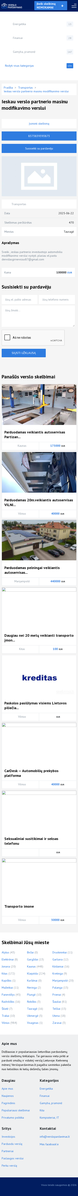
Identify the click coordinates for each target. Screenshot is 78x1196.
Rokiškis (31, 1001)
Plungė (31, 994)
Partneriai (8, 1151)
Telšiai (56, 1009)
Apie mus (7, 1088)
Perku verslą (9, 1165)
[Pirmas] (12, 5)
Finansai (42, 38)
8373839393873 (39, 136)
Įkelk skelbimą (46, 5)
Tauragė (32, 1009)
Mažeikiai (7, 987)
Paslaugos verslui (13, 1158)
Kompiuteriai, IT (49, 1117)
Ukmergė (32, 1016)
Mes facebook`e (49, 1144)
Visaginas (32, 1023)
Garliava (57, 959)
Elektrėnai (8, 959)
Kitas (4, 973)
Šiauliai (56, 1001)
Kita (42, 1110)
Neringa (32, 987)
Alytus (5, 952)
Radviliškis (8, 1001)
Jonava (6, 966)
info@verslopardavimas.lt (54, 1136)
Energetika (42, 24)
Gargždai (32, 959)
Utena (56, 1016)
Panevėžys (8, 994)
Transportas (25, 87)
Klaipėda (32, 973)
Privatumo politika (13, 1117)
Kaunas (31, 966)
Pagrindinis (8, 1103)
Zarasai (57, 1023)
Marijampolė (60, 980)
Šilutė (5, 1009)
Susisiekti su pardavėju (39, 148)
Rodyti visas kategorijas (38, 65)
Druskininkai (59, 952)
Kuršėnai (32, 980)
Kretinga (57, 973)
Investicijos (8, 1136)
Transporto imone (19, 906)
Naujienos (8, 1096)
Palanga (57, 987)
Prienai (56, 994)
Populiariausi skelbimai (16, 1110)
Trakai (5, 1016)
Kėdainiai (57, 966)
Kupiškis (6, 980)
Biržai (30, 952)
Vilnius (6, 1023)
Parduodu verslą (12, 1144)
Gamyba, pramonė (42, 52)
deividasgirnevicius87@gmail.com (23, 259)
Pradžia (8, 87)
